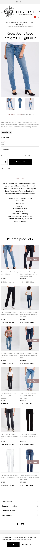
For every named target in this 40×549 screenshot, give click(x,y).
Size (2, 142)
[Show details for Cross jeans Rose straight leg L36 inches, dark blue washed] (29, 298)
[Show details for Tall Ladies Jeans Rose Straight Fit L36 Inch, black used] (10, 420)
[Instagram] (22, 524)
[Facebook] (17, 524)
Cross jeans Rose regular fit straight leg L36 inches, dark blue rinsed (29, 274)
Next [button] (37, 104)
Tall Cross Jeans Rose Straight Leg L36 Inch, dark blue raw (10, 396)
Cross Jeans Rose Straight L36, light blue (10, 273)
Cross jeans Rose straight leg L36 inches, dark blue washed (29, 314)
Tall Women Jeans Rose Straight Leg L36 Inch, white (10, 476)
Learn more (26, 544)
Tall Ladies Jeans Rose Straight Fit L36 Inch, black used (9, 436)
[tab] (20, 179)
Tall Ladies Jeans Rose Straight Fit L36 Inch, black (29, 435)
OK (13, 544)
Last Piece (33, 259)
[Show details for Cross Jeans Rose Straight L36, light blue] (10, 257)
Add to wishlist (3, 168)
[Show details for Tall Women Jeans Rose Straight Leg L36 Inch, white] (10, 460)
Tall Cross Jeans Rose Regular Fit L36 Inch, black (9, 313)
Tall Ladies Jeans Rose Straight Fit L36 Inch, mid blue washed (28, 396)
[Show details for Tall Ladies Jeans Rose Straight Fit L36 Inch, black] (29, 420)
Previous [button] (2, 104)
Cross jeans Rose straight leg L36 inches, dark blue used (29, 355)
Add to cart (20, 162)
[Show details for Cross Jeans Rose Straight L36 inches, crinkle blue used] (10, 338)
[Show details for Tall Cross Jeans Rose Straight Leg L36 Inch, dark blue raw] (10, 379)
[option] (10, 104)
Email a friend (8, 168)
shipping (31, 114)
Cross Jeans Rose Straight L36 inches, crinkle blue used (10, 355)
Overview (20, 179)
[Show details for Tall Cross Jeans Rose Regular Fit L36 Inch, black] (10, 298)
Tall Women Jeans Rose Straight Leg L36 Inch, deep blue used (29, 477)
